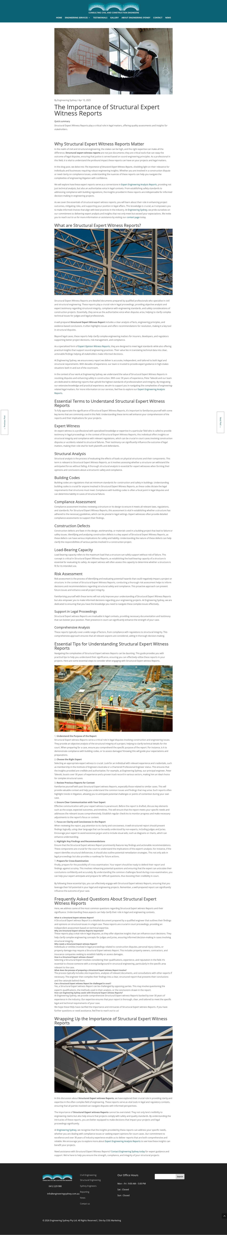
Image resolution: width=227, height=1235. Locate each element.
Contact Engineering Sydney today (128, 1151)
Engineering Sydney (137, 209)
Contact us (85, 1203)
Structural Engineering (90, 1180)
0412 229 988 (55, 1186)
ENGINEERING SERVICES (76, 17)
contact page (133, 217)
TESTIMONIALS (100, 17)
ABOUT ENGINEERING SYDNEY (136, 17)
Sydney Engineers (88, 1186)
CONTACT (157, 17)
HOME (59, 17)
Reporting (84, 1191)
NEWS (168, 17)
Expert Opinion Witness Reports (94, 346)
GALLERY (114, 17)
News (82, 1197)
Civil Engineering (88, 1175)
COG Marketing (113, 1220)
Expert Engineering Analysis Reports (139, 184)
